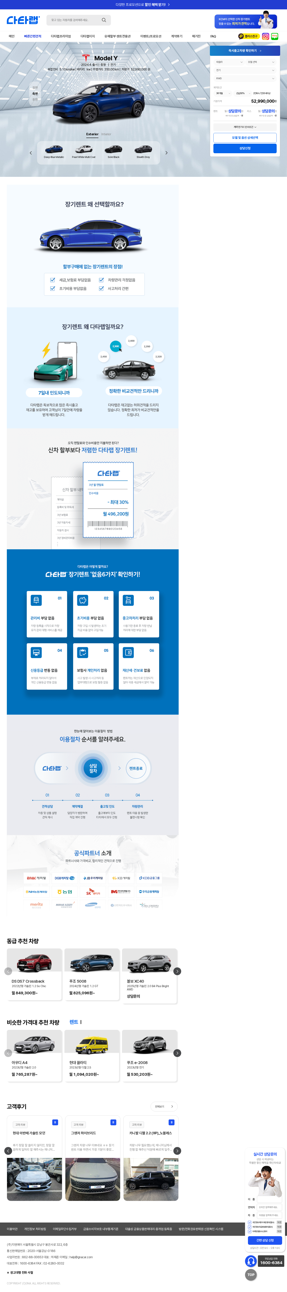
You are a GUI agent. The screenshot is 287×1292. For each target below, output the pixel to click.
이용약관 (12, 1229)
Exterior (92, 134)
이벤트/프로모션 (150, 36)
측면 (35, 94)
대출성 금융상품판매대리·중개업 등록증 (148, 1229)
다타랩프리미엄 (61, 36)
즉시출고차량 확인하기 (245, 51)
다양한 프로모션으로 (143, 4)
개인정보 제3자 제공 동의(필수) (263, 1222)
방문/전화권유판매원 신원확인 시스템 (201, 1229)
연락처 (251, 1207)
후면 (35, 100)
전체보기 (165, 1106)
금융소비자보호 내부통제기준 (100, 1229)
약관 (279, 1222)
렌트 (74, 1022)
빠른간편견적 (32, 36)
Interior (106, 134)
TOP (251, 1275)
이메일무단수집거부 (65, 1229)
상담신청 (245, 148)
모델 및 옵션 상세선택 (245, 138)
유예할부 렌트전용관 (117, 36)
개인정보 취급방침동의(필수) (262, 1227)
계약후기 (176, 36)
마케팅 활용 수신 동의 (259, 1231)
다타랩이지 (88, 36)
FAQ (213, 36)
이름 (251, 1199)
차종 (251, 1215)
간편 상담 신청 (265, 1240)
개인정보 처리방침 (35, 1229)
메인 (11, 36)
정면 (35, 88)
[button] (166, 153)
